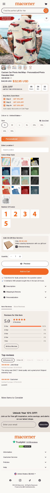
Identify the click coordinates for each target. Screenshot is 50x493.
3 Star (40, 360)
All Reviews (8, 360)
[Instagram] (20, 480)
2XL (34, 125)
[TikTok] (29, 480)
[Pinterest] (39, 480)
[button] (25, 145)
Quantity (4, 256)
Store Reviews (19, 307)
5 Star (20, 360)
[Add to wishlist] (46, 18)
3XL (41, 125)
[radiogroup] (25, 180)
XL (27, 125)
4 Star (30, 360)
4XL (4, 131)
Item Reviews (6, 307)
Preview (27, 263)
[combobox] (25, 10)
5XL (12, 131)
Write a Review (11, 346)
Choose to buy (24, 247)
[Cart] (46, 3)
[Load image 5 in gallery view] (25, 67)
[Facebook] (10, 480)
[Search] (45, 10)
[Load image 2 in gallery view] (9, 67)
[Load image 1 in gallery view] (4, 67)
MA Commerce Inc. (29, 487)
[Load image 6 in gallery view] (30, 67)
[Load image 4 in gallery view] (20, 67)
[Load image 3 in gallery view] (14, 67)
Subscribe (44, 425)
